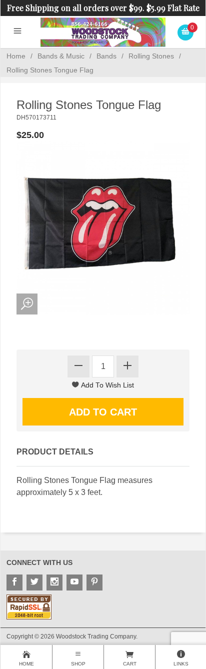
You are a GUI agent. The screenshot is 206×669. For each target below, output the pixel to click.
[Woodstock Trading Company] (102, 32)
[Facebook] (14, 582)
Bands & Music (61, 56)
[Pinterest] (94, 582)
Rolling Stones (151, 56)
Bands (106, 56)
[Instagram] (54, 582)
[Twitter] (34, 582)
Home (16, 56)
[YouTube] (74, 582)
